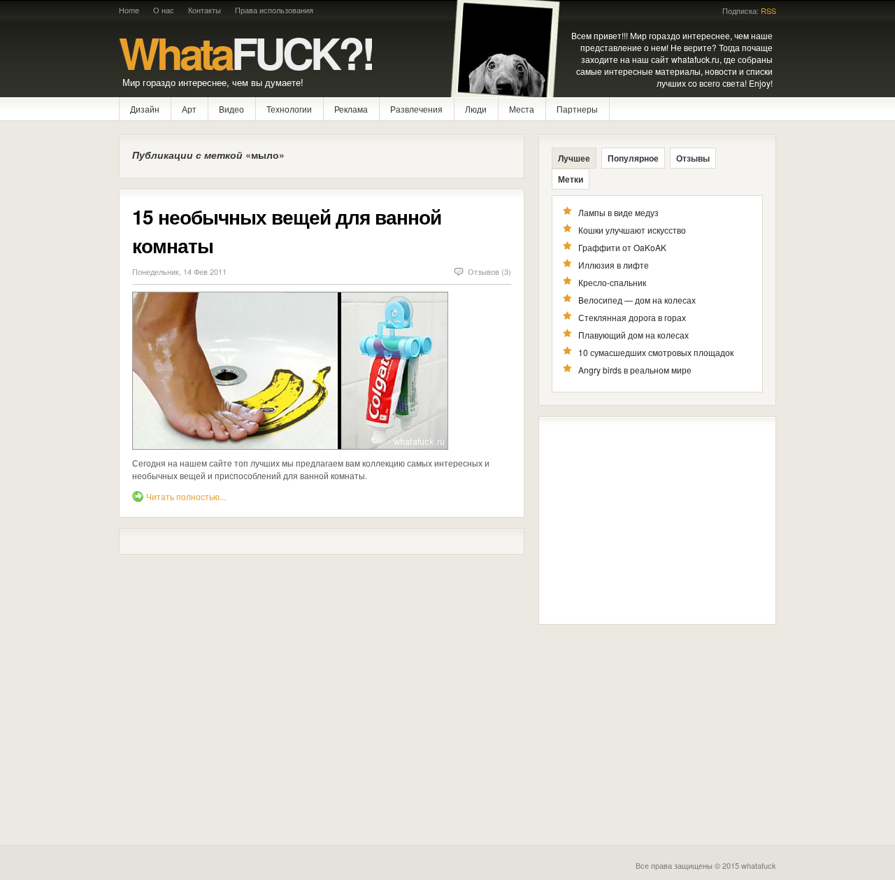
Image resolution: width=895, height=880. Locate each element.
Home (129, 10)
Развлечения (416, 109)
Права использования (274, 10)
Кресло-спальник (612, 282)
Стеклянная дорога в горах (632, 317)
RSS (768, 11)
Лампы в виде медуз (618, 212)
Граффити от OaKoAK (622, 247)
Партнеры (577, 109)
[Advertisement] (657, 520)
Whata (246, 52)
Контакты (204, 10)
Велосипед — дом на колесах (637, 300)
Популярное (633, 158)
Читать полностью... (186, 496)
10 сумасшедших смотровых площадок (655, 352)
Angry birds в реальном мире (635, 370)
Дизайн (144, 109)
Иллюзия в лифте (613, 265)
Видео (231, 109)
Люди (476, 109)
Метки (570, 179)
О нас (163, 10)
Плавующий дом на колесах (633, 335)
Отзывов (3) (489, 271)
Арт (189, 109)
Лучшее (574, 158)
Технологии (289, 109)
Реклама (351, 109)
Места (521, 109)
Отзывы (693, 158)
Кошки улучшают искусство (632, 230)
